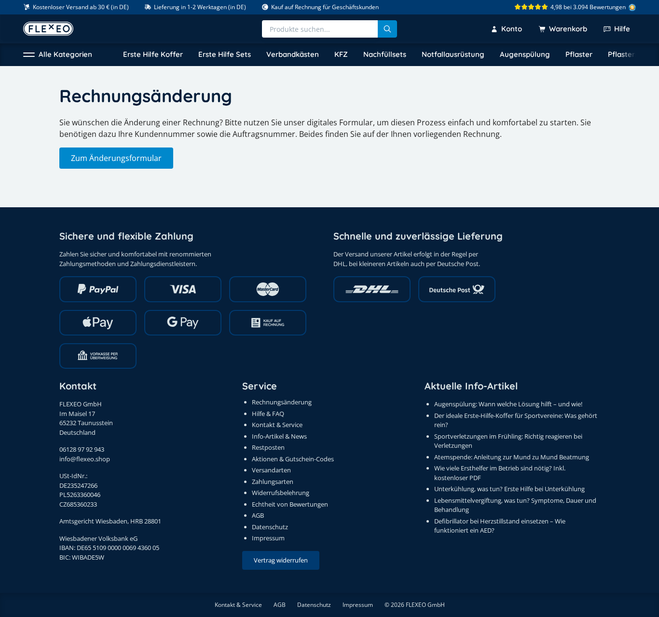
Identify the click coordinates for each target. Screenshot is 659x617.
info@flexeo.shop (84, 459)
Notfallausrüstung (453, 54)
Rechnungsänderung (282, 402)
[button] (57, 54)
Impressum (268, 538)
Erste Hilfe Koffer (153, 54)
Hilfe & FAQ (268, 413)
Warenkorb (568, 28)
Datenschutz (270, 527)
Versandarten (271, 470)
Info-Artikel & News (279, 436)
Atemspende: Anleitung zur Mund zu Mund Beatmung (511, 457)
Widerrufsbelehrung (280, 492)
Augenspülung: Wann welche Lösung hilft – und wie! (508, 404)
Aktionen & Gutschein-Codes (293, 459)
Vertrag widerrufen (281, 560)
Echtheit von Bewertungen (290, 504)
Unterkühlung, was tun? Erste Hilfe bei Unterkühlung (509, 488)
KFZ (341, 54)
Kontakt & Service (277, 424)
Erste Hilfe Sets (224, 54)
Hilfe (622, 28)
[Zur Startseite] (48, 29)
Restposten (268, 447)
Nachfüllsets (384, 54)
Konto (511, 28)
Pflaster (578, 54)
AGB (258, 515)
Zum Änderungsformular (116, 158)
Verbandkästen (292, 54)
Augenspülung (525, 54)
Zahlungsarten (272, 481)
